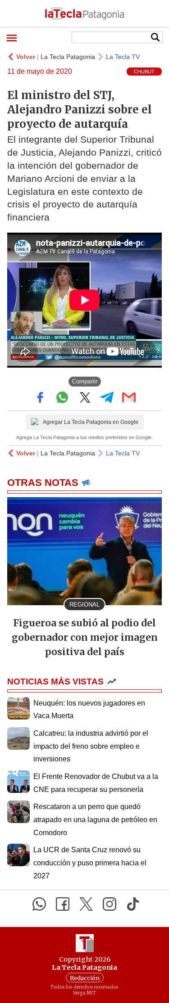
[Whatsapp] (39, 904)
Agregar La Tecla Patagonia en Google (90, 422)
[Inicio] (84, 13)
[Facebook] (62, 904)
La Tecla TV (123, 56)
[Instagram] (109, 904)
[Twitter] (86, 904)
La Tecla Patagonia (68, 56)
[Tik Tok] (133, 904)
